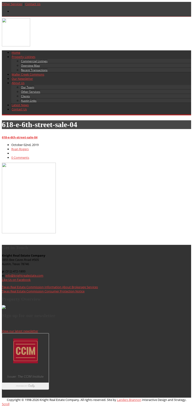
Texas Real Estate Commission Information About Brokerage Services (50, 287)
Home (16, 52)
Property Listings (23, 57)
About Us (18, 83)
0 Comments (20, 157)
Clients (25, 96)
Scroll (5, 404)
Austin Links (28, 101)
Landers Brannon (129, 400)
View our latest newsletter (20, 331)
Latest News (20, 105)
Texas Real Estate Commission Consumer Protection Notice (43, 291)
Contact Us (32, 4)
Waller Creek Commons (28, 74)
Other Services (12, 4)
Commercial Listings (34, 61)
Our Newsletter (22, 79)
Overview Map (30, 66)
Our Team (27, 87)
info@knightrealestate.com (24, 275)
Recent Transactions (34, 70)
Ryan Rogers (20, 149)
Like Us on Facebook (16, 280)
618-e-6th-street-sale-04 (19, 137)
